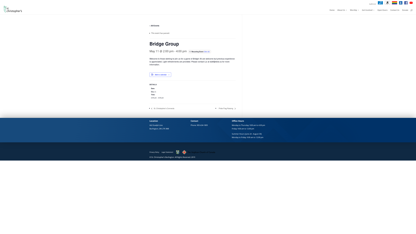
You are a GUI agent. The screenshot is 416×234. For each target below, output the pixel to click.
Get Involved (367, 10)
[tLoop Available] (380, 4)
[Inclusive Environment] (394, 4)
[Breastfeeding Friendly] (400, 4)
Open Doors (382, 10)
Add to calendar (161, 75)
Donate (405, 10)
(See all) (207, 51)
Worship (353, 10)
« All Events (154, 25)
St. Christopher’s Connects (163, 108)
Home (332, 10)
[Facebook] (406, 4)
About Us (341, 10)
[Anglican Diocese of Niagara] (178, 154)
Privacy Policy (154, 152)
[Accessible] (387, 4)
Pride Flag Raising (226, 108)
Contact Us (394, 10)
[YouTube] (411, 4)
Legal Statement (167, 152)
